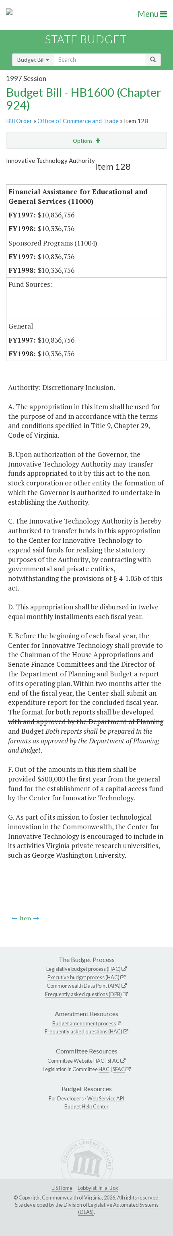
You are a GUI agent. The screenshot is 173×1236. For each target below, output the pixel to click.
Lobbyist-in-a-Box (98, 1188)
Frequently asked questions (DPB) (83, 994)
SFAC (113, 1060)
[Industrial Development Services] (14, 918)
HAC (98, 1060)
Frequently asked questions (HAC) (83, 1031)
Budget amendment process (84, 1023)
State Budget (86, 39)
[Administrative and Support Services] (36, 918)
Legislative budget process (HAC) (83, 969)
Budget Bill (31, 59)
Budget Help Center (86, 1106)
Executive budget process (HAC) (83, 977)
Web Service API (105, 1098)
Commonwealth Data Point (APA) (84, 985)
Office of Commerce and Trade (78, 120)
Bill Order (19, 120)
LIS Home (61, 1188)
